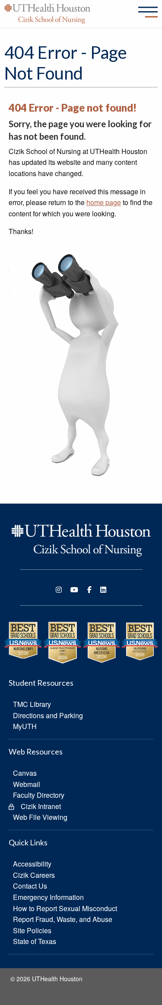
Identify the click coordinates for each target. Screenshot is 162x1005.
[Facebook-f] (89, 589)
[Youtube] (74, 589)
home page (103, 202)
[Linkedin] (103, 589)
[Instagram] (59, 589)
